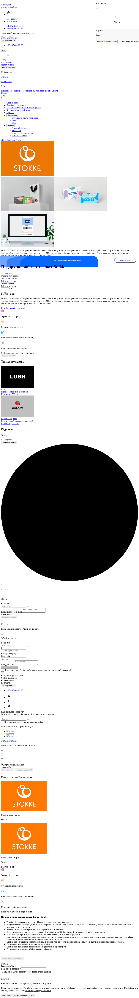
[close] (97, 8)
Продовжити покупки (128, 41)
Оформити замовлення (106, 41)
